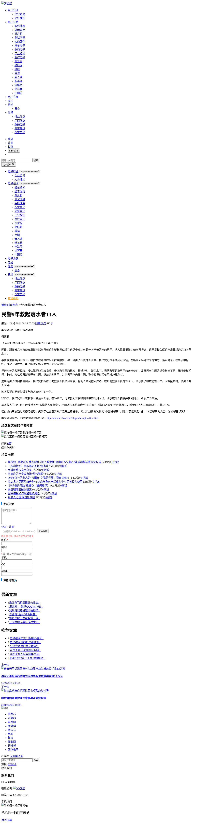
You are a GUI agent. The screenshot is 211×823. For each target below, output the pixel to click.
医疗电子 (20, 57)
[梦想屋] (6, 3)
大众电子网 (16, 756)
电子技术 (13, 22)
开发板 (18, 61)
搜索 (36, 160)
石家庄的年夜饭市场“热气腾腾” (26, 473)
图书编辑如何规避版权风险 (24, 493)
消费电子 (20, 49)
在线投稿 (13, 298)
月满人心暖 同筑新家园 (21, 497)
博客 (4, 304)
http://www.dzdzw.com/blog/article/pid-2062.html (73, 418)
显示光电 (20, 29)
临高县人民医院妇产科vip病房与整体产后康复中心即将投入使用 (45, 481)
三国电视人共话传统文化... (24, 622)
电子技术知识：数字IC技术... (27, 638)
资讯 (10, 112)
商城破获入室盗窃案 (20, 469)
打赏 (4, 443)
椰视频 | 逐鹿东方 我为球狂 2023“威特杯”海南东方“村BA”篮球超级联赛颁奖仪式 (54, 462)
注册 (10, 142)
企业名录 (20, 14)
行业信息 (20, 116)
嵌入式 (18, 77)
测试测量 (20, 37)
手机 (4, 557)
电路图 (18, 85)
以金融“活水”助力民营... (23, 614)
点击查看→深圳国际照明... (25, 650)
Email (4, 570)
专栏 (10, 100)
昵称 (4, 539)
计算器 (18, 89)
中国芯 (18, 93)
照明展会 (12, 764)
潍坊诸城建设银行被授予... (24, 610)
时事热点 (20, 128)
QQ (3, 564)
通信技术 (20, 25)
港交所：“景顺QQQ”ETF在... (26, 606)
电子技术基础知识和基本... (25, 642)
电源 (17, 73)
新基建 (18, 81)
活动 (10, 104)
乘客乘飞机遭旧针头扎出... (24, 602)
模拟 (17, 69)
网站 (4, 547)
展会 (17, 108)
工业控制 (20, 53)
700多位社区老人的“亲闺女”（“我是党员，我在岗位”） (39, 477)
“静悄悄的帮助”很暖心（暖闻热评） (29, 485)
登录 (10, 139)
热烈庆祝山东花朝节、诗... (24, 618)
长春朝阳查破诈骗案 (20, 489)
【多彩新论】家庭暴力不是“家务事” (29, 465)
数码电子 (20, 124)
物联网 (18, 65)
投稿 (10, 146)
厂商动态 (20, 120)
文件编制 (20, 18)
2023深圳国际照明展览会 (24, 654)
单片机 (18, 33)
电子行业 (13, 10)
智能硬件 (20, 41)
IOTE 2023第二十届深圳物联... (27, 658)
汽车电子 (20, 45)
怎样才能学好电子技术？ (24, 646)
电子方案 (13, 96)
